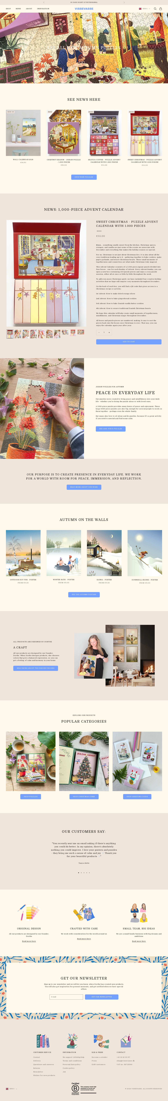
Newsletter (38, 1072)
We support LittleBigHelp (73, 1057)
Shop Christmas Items (84, 796)
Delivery (37, 1061)
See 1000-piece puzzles (110, 429)
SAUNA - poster (104, 580)
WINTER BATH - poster (63, 580)
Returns (36, 1068)
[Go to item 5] (41, 334)
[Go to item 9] (72, 333)
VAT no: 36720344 (124, 1064)
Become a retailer (99, 1057)
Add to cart (129, 342)
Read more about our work (84, 487)
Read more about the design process (35, 668)
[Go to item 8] (65, 332)
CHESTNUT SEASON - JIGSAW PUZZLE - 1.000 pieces (64, 161)
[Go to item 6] (49, 334)
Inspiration (43, 9)
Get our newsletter (102, 997)
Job (64, 1072)
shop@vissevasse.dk (126, 1061)
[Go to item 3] (25, 334)
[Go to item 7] (57, 334)
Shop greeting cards (137, 796)
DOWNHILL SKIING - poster (145, 580)
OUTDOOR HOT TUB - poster (23, 580)
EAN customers (99, 1064)
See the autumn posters (84, 594)
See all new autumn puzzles (84, 48)
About (29, 9)
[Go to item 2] (17, 334)
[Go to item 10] (80, 332)
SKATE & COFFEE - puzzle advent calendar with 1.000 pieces (104, 161)
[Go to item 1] (10, 334)
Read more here (29, 941)
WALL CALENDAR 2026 (23, 159)
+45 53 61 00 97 (123, 1057)
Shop (8, 9)
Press (94, 1061)
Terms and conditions (72, 1061)
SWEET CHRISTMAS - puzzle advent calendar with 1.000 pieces (145, 161)
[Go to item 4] (33, 334)
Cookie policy (69, 1068)
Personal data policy (72, 1064)
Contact (36, 1057)
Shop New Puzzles (84, 177)
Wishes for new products (44, 1075)
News (18, 9)
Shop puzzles (30, 796)
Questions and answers (43, 1064)
